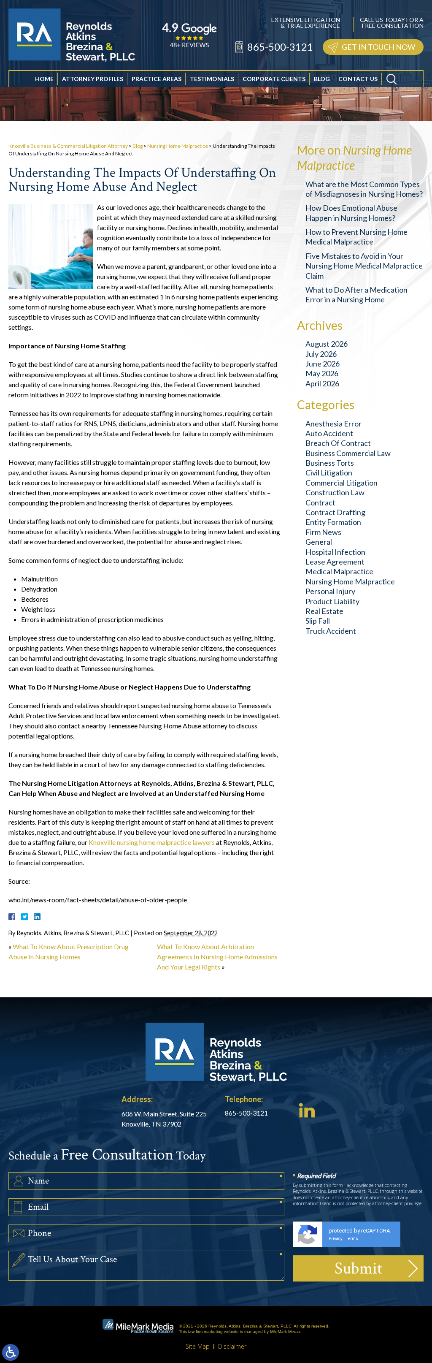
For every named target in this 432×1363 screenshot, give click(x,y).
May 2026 (321, 373)
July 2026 (321, 353)
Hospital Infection (335, 552)
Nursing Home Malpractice (177, 146)
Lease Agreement (334, 561)
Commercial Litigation (341, 482)
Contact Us (358, 78)
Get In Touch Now (378, 47)
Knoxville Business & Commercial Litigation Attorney (68, 146)
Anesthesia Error (333, 423)
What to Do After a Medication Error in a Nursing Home (356, 294)
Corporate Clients (274, 78)
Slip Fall (317, 620)
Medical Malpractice (339, 571)
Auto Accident (329, 433)
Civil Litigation (328, 472)
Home (44, 78)
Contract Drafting (335, 512)
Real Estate (324, 611)
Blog (322, 78)
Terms (352, 1238)
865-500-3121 (280, 47)
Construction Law (334, 492)
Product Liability (332, 601)
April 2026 (322, 383)
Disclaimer (232, 1346)
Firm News (323, 532)
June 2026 (322, 363)
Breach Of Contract (338, 443)
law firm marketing (205, 1331)
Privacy (336, 1238)
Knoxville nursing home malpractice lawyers (152, 842)
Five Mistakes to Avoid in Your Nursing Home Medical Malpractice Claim (364, 265)
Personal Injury (330, 591)
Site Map (198, 1346)
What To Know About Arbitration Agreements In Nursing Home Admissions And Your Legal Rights (217, 956)
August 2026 (326, 343)
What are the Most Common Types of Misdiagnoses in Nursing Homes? (364, 188)
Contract (320, 502)
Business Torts (329, 462)
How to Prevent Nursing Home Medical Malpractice (356, 236)
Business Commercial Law (348, 453)
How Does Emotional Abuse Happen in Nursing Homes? (351, 212)
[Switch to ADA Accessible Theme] (10, 1352)
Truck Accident (330, 630)
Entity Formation (333, 522)
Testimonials (212, 78)
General (318, 541)
